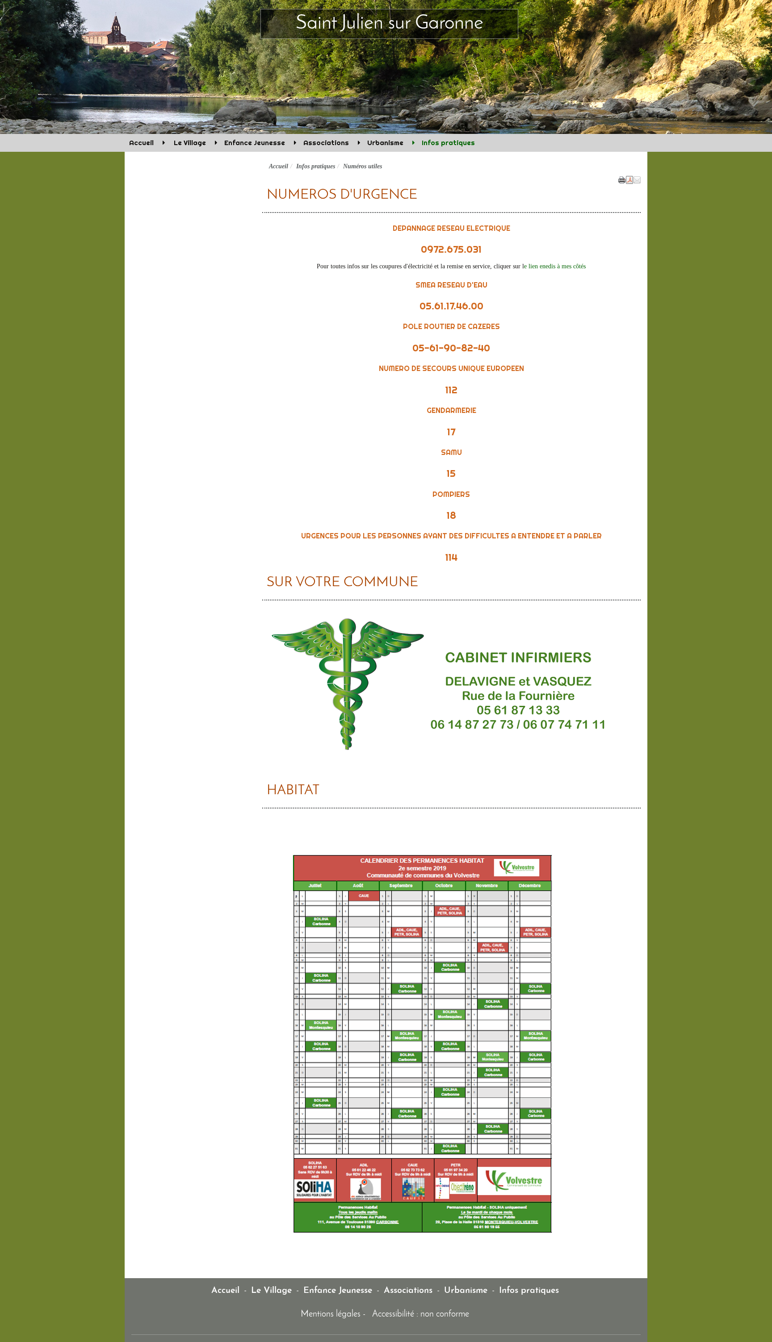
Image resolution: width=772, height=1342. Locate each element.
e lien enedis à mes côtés (555, 266)
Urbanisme (385, 142)
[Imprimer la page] (621, 179)
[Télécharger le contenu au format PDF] (629, 179)
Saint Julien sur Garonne (389, 23)
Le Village (189, 142)
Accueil (141, 142)
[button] (637, 179)
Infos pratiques (448, 142)
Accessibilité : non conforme (420, 1314)
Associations (326, 142)
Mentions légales (331, 1314)
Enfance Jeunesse (254, 142)
